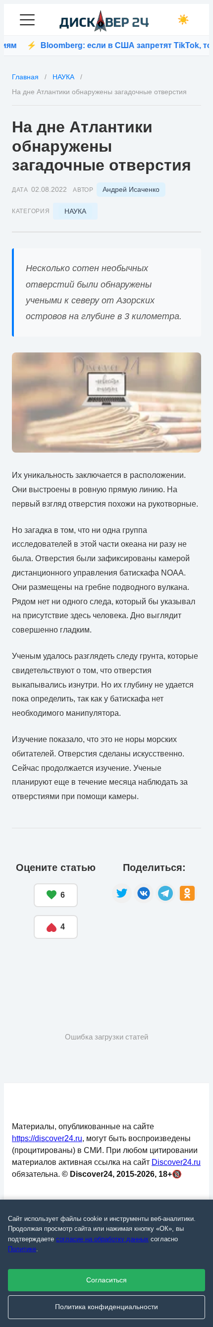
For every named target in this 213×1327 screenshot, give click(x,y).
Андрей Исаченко (131, 189)
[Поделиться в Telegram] (165, 893)
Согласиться (106, 1280)
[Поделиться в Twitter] (122, 893)
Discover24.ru (176, 1162)
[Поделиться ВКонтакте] (144, 893)
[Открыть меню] (27, 19)
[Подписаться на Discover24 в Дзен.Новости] (49, 969)
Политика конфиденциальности (106, 1307)
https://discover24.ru (47, 1138)
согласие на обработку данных (102, 1239)
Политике (22, 1249)
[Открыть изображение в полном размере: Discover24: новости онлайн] (106, 402)
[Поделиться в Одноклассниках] (187, 893)
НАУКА (75, 211)
